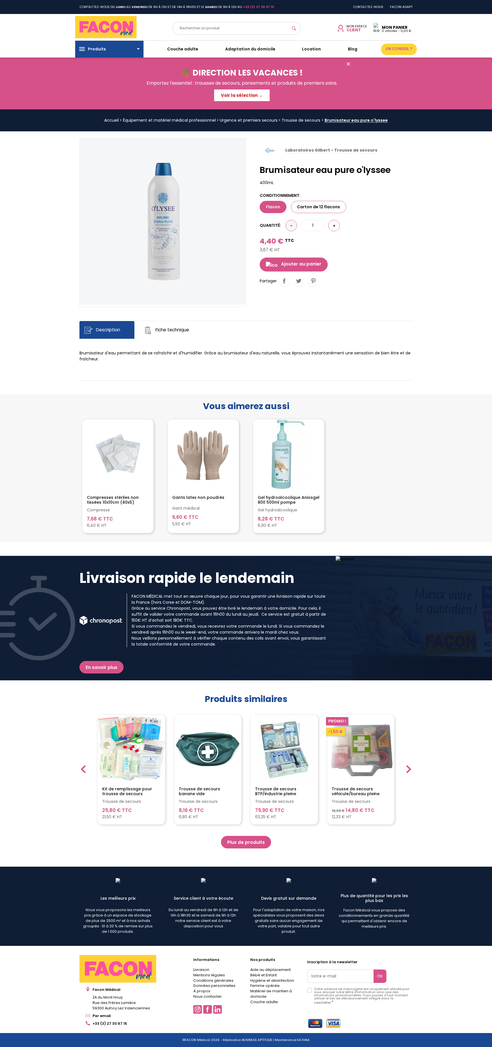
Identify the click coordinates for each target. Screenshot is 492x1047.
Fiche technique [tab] (171, 330)
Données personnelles (214, 985)
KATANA (303, 1040)
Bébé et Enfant (263, 975)
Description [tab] (107, 330)
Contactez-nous (368, 7)
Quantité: (270, 225)
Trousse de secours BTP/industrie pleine (275, 791)
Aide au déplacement (270, 969)
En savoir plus (101, 667)
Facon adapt (401, 7)
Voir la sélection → (242, 95)
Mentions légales (209, 975)
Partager (284, 281)
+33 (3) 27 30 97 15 (110, 1023)
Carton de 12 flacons (318, 207)
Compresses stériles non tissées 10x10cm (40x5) (113, 500)
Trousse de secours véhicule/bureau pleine (356, 791)
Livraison (201, 969)
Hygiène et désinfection (272, 980)
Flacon (273, 207)
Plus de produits (246, 842)
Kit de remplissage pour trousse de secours (127, 791)
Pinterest (313, 281)
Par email (102, 1015)
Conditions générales (213, 980)
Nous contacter (207, 996)
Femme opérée (265, 985)
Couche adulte (264, 1001)
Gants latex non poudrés (198, 497)
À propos (201, 991)
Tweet (299, 281)
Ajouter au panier (301, 264)
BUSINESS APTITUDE (256, 1040)
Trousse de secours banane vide (199, 791)
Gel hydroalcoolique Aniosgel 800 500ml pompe (288, 500)
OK (380, 976)
